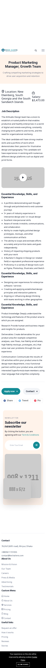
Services (7, 605)
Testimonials (7, 586)
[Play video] (23, 178)
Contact (30, 391)
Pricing (6, 609)
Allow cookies (23, 664)
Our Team (6, 568)
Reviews (5, 641)
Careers (5, 573)
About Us (7, 600)
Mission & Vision (9, 564)
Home (6, 596)
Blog (5, 613)
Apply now (9, 391)
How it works (7, 632)
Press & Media (8, 577)
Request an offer (9, 628)
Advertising (6, 582)
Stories (4, 645)
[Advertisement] (23, 23)
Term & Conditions (30, 434)
